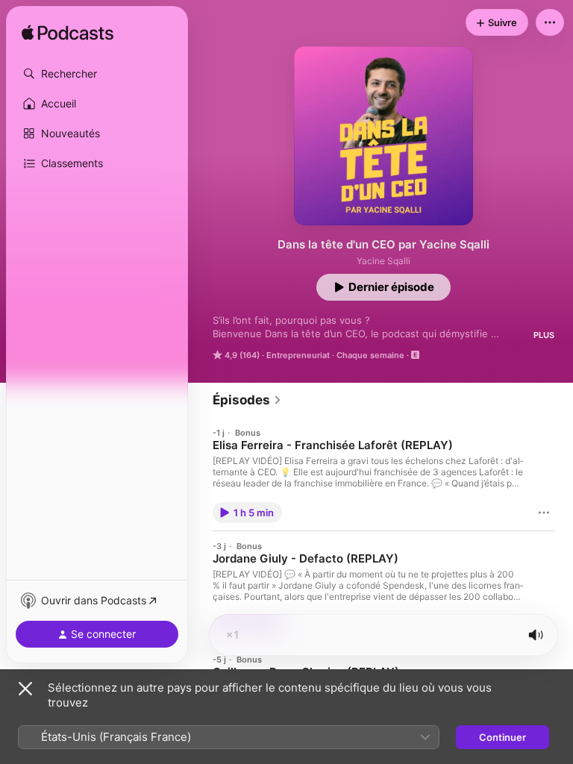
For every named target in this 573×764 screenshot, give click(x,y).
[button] (97, 74)
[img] (67, 33)
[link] (247, 400)
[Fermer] (25, 688)
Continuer (502, 737)
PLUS (543, 335)
